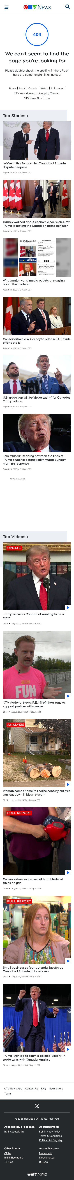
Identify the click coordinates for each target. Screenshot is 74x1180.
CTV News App (13, 1088)
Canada (33, 88)
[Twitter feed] (37, 1106)
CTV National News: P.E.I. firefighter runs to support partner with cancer (34, 704)
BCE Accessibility (14, 1131)
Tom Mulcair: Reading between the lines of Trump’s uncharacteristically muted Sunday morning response (34, 459)
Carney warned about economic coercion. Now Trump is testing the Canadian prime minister (36, 224)
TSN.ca (8, 1161)
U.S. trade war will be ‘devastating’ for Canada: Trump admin (36, 399)
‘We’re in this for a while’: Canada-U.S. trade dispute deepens (34, 165)
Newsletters (56, 1088)
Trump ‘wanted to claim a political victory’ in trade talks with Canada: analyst (34, 1057)
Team (7, 1093)
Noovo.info (45, 1153)
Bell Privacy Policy (50, 1131)
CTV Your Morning (24, 93)
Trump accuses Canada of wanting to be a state (33, 616)
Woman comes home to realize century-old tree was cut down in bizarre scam (37, 792)
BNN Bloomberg (13, 1157)
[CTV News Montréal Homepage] (37, 7)
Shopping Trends (48, 93)
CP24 (7, 1153)
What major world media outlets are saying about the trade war (34, 282)
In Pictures (57, 88)
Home (12, 88)
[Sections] (6, 7)
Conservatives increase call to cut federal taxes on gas (33, 881)
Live (47, 98)
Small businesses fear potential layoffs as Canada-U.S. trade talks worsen (33, 969)
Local (22, 88)
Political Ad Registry (51, 1140)
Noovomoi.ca (47, 1157)
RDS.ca (43, 1161)
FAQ (43, 1088)
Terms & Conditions (50, 1135)
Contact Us (31, 1088)
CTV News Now (33, 98)
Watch (44, 88)
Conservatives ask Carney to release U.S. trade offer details (37, 341)
